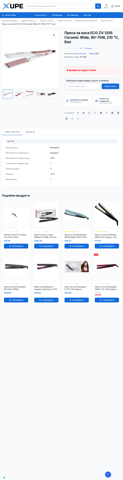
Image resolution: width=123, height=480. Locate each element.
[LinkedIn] (112, 113)
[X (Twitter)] (107, 113)
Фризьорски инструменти (86, 21)
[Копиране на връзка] (78, 118)
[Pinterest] (118, 113)
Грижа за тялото (47, 21)
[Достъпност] (108, 474)
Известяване (110, 86)
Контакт (87, 15)
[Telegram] (101, 113)
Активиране (73, 15)
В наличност (41, 15)
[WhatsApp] (89, 113)
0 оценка (88, 48)
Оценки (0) (30, 132)
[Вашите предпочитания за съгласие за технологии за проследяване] (4, 477)
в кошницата (17, 246)
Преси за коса (107, 21)
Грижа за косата (64, 21)
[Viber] (95, 113)
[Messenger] (83, 113)
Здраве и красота (28, 21)
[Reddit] (66, 118)
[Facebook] (78, 113)
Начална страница (9, 21)
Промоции (57, 15)
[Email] (72, 118)
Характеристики (12, 132)
